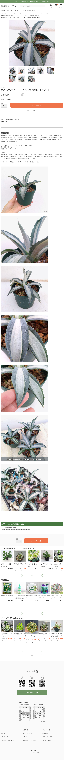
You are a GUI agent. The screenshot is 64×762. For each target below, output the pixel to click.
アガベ (8, 10)
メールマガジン (47, 740)
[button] (41, 575)
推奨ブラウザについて (8, 740)
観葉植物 (3, 10)
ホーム (4, 730)
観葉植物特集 (4, 13)
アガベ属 (13, 17)
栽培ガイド (5, 737)
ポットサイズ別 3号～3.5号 (15, 13)
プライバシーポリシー (49, 737)
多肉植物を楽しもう (5, 17)
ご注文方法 (25, 730)
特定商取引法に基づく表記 (30, 740)
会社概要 (45, 733)
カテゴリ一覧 (46, 730)
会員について (5, 733)
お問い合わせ (26, 737)
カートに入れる (37, 105)
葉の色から (11, 15)
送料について (4, 121)
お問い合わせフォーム (32, 692)
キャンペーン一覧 (27, 733)
